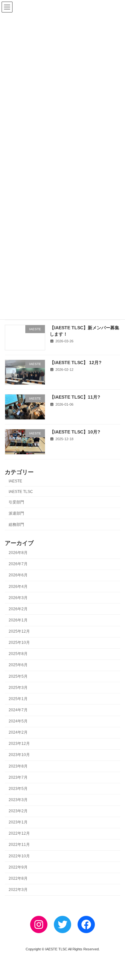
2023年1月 (18, 822)
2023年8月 (18, 766)
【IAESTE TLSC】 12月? (76, 362)
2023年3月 (18, 800)
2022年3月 (18, 889)
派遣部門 (16, 513)
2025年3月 (18, 687)
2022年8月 (18, 878)
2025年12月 (19, 631)
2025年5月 (18, 676)
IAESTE (15, 481)
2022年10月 (19, 856)
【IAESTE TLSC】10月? (75, 431)
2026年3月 (18, 598)
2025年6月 (18, 665)
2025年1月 (18, 699)
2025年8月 (18, 653)
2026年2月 (18, 609)
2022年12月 (19, 833)
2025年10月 (19, 642)
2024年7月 (18, 710)
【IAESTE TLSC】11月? (75, 397)
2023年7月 (18, 777)
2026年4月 (18, 586)
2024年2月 (18, 732)
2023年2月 (18, 811)
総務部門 (16, 524)
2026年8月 (18, 552)
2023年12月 (19, 743)
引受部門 (16, 502)
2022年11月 (19, 844)
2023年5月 (18, 788)
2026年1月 (18, 620)
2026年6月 (18, 575)
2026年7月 (18, 564)
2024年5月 (18, 721)
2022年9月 (18, 867)
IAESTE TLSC (21, 491)
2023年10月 (19, 754)
